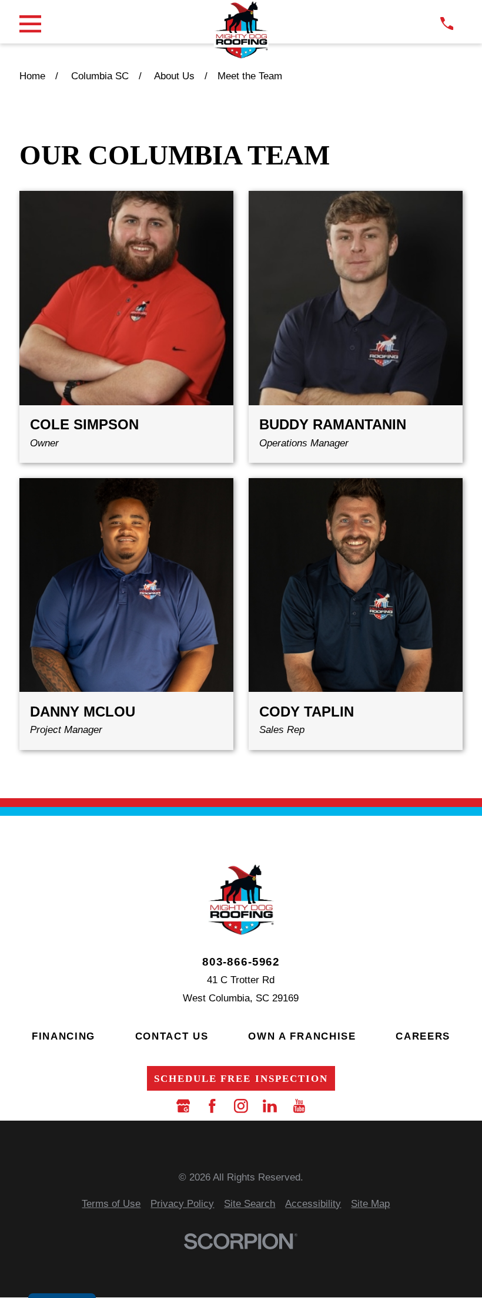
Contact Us (172, 1036)
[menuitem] (111, 1204)
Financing (63, 1036)
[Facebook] (212, 1106)
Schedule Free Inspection (241, 1078)
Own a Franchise (302, 1036)
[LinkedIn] (270, 1106)
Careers (423, 1036)
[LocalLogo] (241, 30)
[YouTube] (299, 1106)
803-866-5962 (241, 961)
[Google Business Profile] (183, 1106)
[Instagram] (241, 1106)
